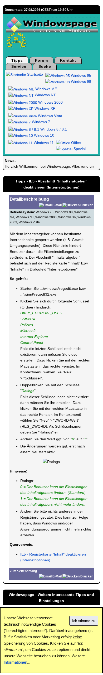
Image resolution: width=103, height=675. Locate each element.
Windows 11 (43, 143)
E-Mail (57, 205)
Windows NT (45, 95)
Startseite (34, 74)
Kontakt (68, 60)
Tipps (17, 60)
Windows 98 (80, 81)
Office (75, 143)
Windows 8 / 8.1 (53, 129)
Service (18, 66)
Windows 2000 (50, 102)
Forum (41, 60)
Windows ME (45, 89)
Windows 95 (80, 75)
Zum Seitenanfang (23, 571)
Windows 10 (43, 135)
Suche (44, 66)
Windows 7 (40, 122)
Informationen (15, 662)
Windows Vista (49, 116)
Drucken (86, 205)
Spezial (79, 149)
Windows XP (44, 108)
